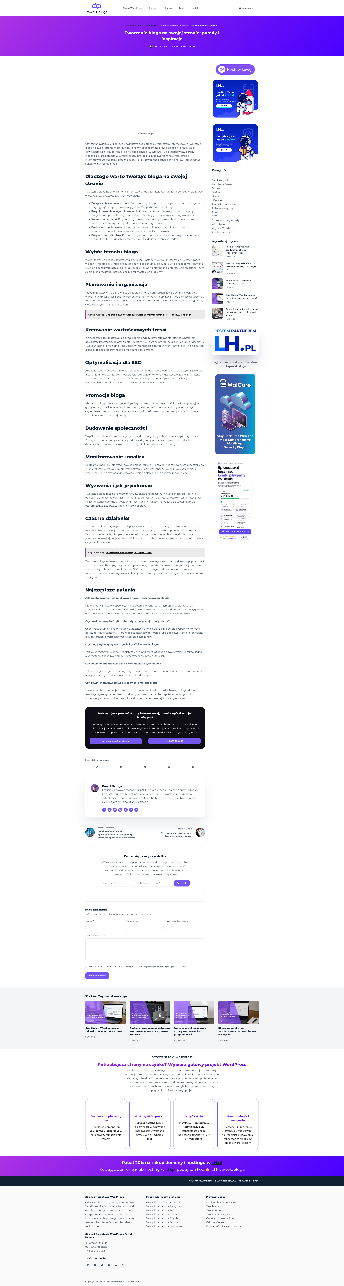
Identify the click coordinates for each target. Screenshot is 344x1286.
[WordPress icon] (131, 810)
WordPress (189, 46)
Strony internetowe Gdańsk (162, 1214)
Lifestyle (217, 200)
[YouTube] (109, 1264)
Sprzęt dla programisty (225, 220)
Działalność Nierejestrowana (223, 1226)
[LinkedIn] (145, 767)
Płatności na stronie (224, 204)
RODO (256, 1181)
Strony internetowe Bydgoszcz (164, 1206)
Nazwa (89, 921)
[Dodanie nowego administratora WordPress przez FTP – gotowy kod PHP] (150, 1012)
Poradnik (217, 212)
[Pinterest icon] (126, 810)
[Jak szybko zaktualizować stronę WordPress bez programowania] (194, 1012)
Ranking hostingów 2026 (221, 1202)
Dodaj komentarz (95, 935)
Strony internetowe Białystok (163, 1202)
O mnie (168, 8)
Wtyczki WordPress (223, 228)
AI (213, 176)
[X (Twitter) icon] (120, 810)
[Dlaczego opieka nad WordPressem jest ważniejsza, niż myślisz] (238, 1012)
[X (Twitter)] (121, 767)
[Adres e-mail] (169, 767)
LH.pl (217, 1162)
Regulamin (244, 1181)
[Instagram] (102, 1264)
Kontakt (195, 8)
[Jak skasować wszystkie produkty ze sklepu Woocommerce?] (217, 250)
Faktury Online (215, 1222)
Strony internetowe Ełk (159, 1210)
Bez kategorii (220, 180)
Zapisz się (182, 883)
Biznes (216, 188)
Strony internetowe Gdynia (162, 1218)
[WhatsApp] (193, 767)
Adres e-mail (133, 921)
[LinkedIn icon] (110, 810)
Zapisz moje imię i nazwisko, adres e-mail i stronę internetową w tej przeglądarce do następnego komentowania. (138, 967)
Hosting (216, 196)
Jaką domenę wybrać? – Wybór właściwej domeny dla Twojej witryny (242, 266)
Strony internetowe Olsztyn (162, 1222)
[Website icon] (115, 810)
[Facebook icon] (104, 810)
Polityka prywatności (200, 1181)
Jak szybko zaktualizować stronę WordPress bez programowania (190, 1031)
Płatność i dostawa (225, 1181)
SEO (214, 216)
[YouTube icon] (136, 810)
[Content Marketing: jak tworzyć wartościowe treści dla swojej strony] (217, 313)
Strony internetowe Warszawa (164, 1226)
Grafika (216, 192)
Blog (181, 8)
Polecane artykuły (223, 208)
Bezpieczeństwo (222, 184)
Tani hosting (213, 1206)
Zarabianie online (222, 232)
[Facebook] (97, 767)
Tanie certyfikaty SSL (218, 1214)
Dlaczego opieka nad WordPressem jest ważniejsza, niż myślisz (237, 1031)
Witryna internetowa (177, 921)
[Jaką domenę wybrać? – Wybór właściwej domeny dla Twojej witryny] (217, 267)
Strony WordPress (132, 8)
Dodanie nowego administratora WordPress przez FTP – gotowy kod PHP (150, 1031)
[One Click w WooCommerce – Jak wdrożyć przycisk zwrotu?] (217, 298)
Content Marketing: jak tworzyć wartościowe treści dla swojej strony (242, 312)
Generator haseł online (220, 1218)
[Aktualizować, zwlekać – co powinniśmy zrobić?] (217, 283)
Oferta (152, 8)
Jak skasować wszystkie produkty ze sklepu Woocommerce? (238, 250)
